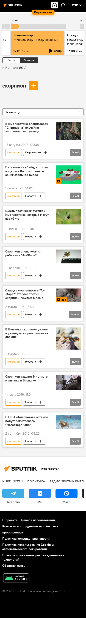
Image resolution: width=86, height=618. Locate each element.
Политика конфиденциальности (26, 538)
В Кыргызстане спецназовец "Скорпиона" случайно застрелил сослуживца (26, 128)
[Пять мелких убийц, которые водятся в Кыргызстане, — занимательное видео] (68, 174)
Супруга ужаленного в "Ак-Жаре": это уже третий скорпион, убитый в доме (25, 294)
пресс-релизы (13, 532)
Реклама (51, 526)
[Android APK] (16, 578)
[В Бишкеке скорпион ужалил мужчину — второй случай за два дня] (68, 338)
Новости (30, 196)
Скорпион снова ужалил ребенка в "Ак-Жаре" (23, 253)
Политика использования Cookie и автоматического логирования (28, 547)
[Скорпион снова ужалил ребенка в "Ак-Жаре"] (68, 256)
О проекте (10, 520)
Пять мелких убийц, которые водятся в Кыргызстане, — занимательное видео (27, 171)
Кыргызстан (33, 152)
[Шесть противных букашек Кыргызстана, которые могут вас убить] (68, 216)
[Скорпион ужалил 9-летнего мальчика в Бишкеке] (68, 382)
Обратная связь (13, 566)
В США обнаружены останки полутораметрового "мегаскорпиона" (26, 421)
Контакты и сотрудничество (23, 526)
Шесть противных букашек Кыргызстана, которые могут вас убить (27, 215)
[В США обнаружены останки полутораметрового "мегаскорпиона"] (68, 422)
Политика (36, 481)
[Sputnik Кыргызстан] (13, 7)
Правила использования (37, 520)
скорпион (14, 85)
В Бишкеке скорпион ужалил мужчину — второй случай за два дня (27, 333)
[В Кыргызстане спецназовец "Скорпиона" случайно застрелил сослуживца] (68, 131)
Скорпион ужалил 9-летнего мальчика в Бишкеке (26, 378)
